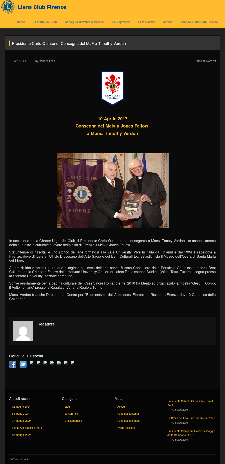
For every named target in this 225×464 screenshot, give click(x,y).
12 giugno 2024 (21, 406)
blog (67, 406)
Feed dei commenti (128, 420)
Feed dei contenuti (128, 413)
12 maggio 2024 (21, 434)
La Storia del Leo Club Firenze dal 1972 (191, 418)
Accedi (121, 406)
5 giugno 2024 (20, 413)
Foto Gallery (146, 22)
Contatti (168, 22)
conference (71, 413)
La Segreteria (121, 22)
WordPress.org (126, 427)
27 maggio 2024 (21, 420)
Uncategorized (73, 420)
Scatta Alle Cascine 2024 (27, 427)
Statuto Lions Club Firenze (199, 22)
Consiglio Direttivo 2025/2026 (84, 22)
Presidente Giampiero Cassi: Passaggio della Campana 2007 (191, 433)
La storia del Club (45, 22)
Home (21, 22)
